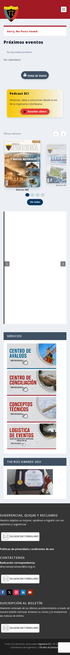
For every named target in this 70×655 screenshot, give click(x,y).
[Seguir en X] (9, 592)
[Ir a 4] (43, 195)
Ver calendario (12, 59)
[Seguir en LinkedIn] (23, 592)
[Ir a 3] (38, 195)
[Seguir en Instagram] (16, 592)
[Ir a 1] (27, 195)
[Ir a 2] (32, 195)
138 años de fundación (49, 647)
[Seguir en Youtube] (30, 592)
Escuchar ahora (37, 111)
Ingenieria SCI (44, 643)
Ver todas (35, 202)
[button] (63, 263)
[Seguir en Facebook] (2, 592)
